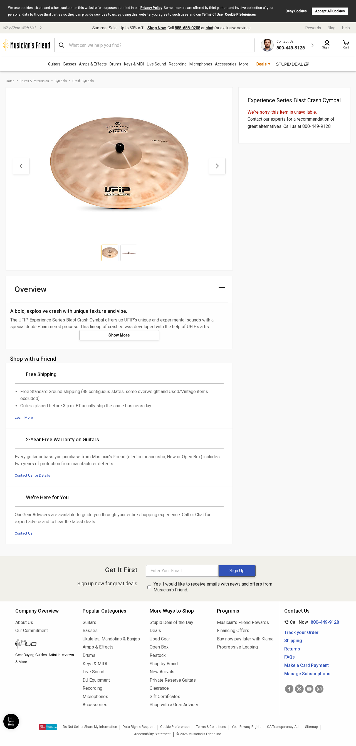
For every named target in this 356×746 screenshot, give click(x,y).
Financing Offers (233, 630)
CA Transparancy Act (283, 727)
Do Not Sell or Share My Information (90, 727)
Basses (69, 64)
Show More (119, 335)
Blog (331, 28)
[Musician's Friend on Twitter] (299, 689)
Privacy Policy (151, 8)
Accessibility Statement (152, 734)
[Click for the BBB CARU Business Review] (48, 727)
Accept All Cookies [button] (330, 11)
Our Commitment (31, 630)
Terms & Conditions (211, 727)
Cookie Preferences (240, 14)
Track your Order (301, 632)
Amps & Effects (93, 64)
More (243, 64)
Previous (21, 166)
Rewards (313, 28)
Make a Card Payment (306, 665)
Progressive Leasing (237, 647)
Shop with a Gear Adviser (174, 704)
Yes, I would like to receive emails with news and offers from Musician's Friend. (213, 587)
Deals (155, 630)
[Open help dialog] (11, 721)
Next (217, 166)
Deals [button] (261, 64)
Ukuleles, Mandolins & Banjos (111, 639)
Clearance (159, 688)
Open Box (159, 647)
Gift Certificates (165, 696)
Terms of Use (212, 14)
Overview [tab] (31, 289)
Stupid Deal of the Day (171, 622)
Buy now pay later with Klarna (245, 639)
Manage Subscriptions (307, 673)
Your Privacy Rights (246, 727)
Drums (115, 64)
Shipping (293, 640)
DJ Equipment (96, 680)
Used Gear (160, 639)
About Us (24, 622)
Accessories (225, 64)
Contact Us (24, 533)
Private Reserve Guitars (173, 680)
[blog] (44, 644)
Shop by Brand (164, 663)
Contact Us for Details (32, 475)
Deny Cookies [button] (296, 11)
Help (346, 28)
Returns (292, 649)
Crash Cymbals (83, 81)
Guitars (54, 64)
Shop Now (156, 28)
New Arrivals (162, 671)
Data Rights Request (139, 727)
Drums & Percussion (34, 81)
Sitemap (311, 727)
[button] (346, 45)
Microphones (200, 64)
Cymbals (61, 81)
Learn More (24, 417)
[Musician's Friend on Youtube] (309, 689)
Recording (178, 64)
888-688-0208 (187, 28)
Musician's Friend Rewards (243, 622)
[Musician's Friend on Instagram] (319, 689)
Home (10, 81)
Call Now (310, 622)
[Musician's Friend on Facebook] (289, 689)
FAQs (289, 657)
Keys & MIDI (134, 64)
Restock (158, 655)
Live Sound (156, 64)
